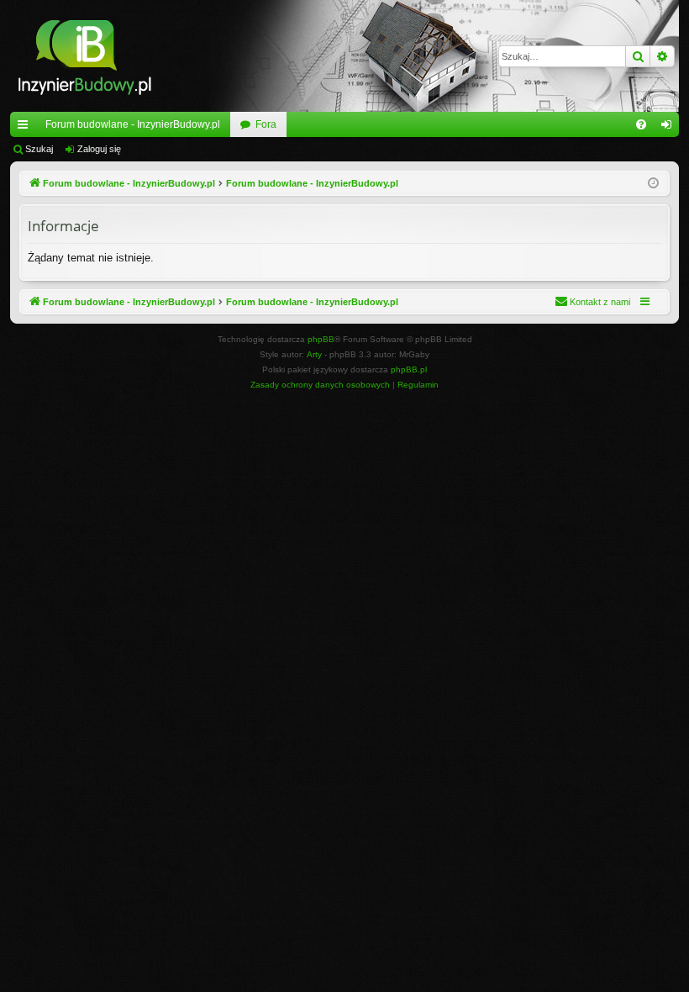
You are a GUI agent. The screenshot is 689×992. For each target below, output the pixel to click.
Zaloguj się (99, 149)
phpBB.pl (409, 369)
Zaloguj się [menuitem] (669, 128)
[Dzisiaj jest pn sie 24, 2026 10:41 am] (653, 183)
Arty (314, 354)
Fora (265, 124)
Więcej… (26, 128)
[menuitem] (641, 124)
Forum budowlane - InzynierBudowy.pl (132, 124)
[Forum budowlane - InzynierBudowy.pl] (84, 56)
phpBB (321, 339)
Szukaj (39, 149)
